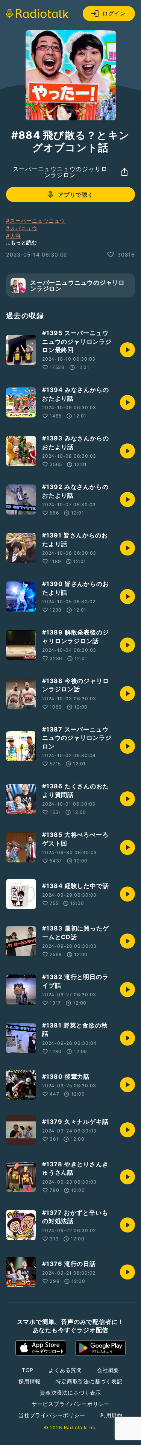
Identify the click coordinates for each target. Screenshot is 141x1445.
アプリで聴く (76, 194)
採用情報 (29, 1381)
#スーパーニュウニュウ (35, 220)
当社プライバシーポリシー (51, 1415)
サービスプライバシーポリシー (70, 1404)
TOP (27, 1370)
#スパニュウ (22, 228)
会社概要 (108, 1370)
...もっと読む (21, 242)
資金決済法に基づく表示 (70, 1392)
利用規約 (111, 1415)
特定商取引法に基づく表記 (89, 1381)
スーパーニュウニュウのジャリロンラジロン (60, 172)
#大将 (13, 235)
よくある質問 (65, 1370)
